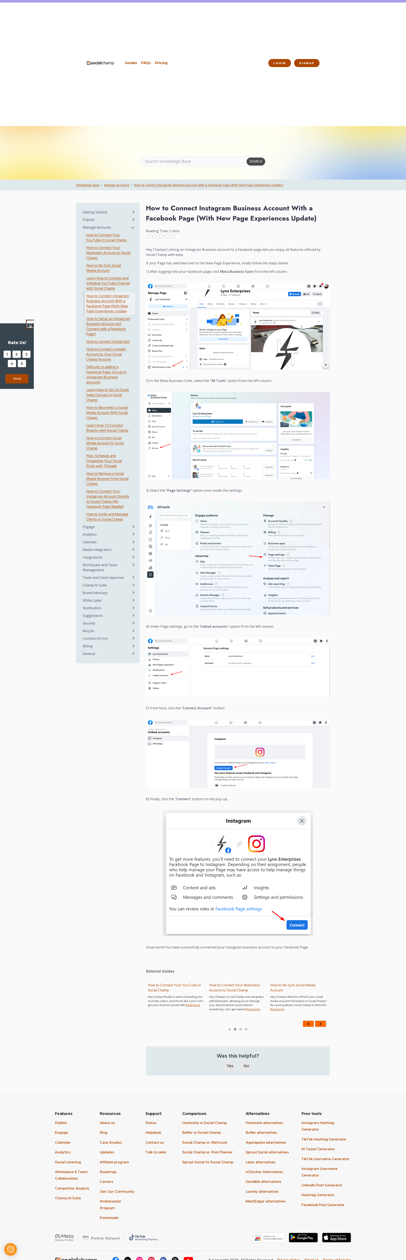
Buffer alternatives (261, 1133)
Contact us (154, 1143)
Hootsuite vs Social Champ (204, 1123)
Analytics (62, 1152)
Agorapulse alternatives (266, 1143)
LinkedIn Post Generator (322, 1185)
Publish (61, 1123)
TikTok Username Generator (326, 1159)
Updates (107, 1152)
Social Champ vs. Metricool (204, 1143)
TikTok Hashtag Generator (324, 1139)
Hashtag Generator (318, 1195)
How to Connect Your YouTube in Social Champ (106, 237)
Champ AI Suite (68, 1198)
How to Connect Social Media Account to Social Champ (105, 443)
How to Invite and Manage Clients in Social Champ (107, 517)
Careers (106, 1182)
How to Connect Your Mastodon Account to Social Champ (173, 987)
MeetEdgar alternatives (266, 1201)
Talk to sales (155, 1152)
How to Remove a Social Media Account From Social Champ (107, 478)
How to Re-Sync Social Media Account (231, 987)
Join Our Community (117, 1192)
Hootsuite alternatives (264, 1123)
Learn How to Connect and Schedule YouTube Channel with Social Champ (295, 990)
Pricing (161, 63)
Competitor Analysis (72, 1188)
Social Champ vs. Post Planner (207, 1152)
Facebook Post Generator (323, 1205)
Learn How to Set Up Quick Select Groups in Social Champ (107, 394)
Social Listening (68, 1162)
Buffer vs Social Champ (201, 1133)
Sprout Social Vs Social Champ (207, 1162)
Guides (131, 63)
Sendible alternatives (263, 1182)
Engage (61, 1133)
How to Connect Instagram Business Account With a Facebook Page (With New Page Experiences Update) (208, 185)
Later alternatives (261, 1162)
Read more (192, 1009)
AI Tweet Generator (318, 1149)
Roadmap (108, 1172)
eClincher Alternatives (264, 1172)
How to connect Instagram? (108, 341)
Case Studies (111, 1143)
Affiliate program (114, 1162)
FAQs (146, 63)
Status (150, 1123)
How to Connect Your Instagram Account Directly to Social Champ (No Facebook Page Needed (107, 499)
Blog (103, 1133)
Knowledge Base (88, 185)
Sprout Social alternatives (267, 1152)
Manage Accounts (116, 185)
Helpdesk (153, 1133)
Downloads (109, 1218)
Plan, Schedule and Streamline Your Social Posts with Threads (104, 460)
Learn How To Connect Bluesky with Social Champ (107, 428)
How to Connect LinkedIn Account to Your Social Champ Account (106, 354)
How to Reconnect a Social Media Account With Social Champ (107, 412)
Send (17, 378)
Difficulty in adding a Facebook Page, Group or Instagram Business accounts (106, 374)
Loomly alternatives (262, 1192)
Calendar (63, 1143)
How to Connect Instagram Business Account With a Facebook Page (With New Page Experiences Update (107, 303)
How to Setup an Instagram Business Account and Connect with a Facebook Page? (108, 326)
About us (107, 1123)
